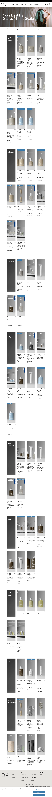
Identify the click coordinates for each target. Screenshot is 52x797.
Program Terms (33, 774)
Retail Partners (33, 778)
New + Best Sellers (5, 29)
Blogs (26, 4)
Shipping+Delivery (24, 777)
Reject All (38, 792)
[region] (26, 792)
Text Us (13, 774)
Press (22, 4)
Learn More (21, 51)
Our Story (22, 778)
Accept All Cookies (38, 794)
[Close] (50, 792)
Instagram (42, 775)
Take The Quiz (37, 4)
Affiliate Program (33, 777)
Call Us (13, 775)
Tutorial (30, 4)
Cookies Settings (38, 789)
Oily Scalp (22, 29)
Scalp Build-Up (39, 29)
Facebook (42, 774)
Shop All (12, 4)
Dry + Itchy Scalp (30, 29)
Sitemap (22, 780)
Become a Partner (34, 775)
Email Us (13, 777)
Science (17, 4)
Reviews (32, 780)
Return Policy (23, 774)
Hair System (48, 29)
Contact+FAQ (23, 775)
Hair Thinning (14, 29)
